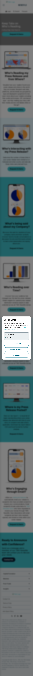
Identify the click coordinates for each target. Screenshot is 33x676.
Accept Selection (16, 349)
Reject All (16, 355)
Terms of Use (15, 329)
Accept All (16, 344)
